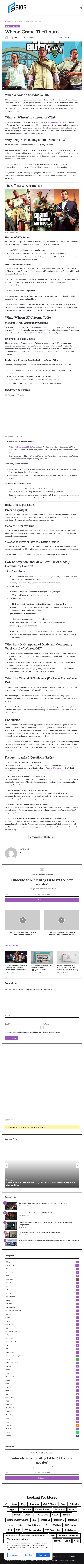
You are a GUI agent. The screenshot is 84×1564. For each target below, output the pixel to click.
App (7, 1422)
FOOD (8, 1314)
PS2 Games (10, 1397)
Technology (15, 26)
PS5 (7, 1286)
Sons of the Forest (13, 1342)
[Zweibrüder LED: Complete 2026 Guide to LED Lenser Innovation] (11, 1206)
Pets (8, 1380)
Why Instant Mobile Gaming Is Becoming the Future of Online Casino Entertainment (16, 968)
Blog (8, 1262)
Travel (8, 1373)
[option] (42, 1166)
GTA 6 (8, 1335)
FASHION (9, 1293)
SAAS (8, 1411)
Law (7, 1418)
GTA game (57, 768)
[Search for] (81, 8)
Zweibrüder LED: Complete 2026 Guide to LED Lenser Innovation (43, 1203)
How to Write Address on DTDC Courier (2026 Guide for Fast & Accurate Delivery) (67, 968)
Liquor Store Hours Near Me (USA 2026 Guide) (36, 1213)
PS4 (7, 1394)
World (14, 21)
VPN (8, 1401)
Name (7, 1016)
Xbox (8, 1349)
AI (7, 1290)
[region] (28, 1548)
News (8, 1269)
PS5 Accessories (12, 1363)
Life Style (9, 1366)
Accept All (42, 1555)
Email (7, 1024)
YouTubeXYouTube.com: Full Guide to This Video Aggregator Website (41, 968)
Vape (8, 1370)
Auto (8, 1317)
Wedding (9, 1415)
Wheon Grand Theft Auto (42, 837)
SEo (7, 1345)
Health (8, 1283)
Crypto (8, 1321)
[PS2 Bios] (17, 8)
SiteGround (72, 1556)
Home (8, 21)
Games (20, 21)
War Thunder (10, 1408)
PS (7, 1328)
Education (9, 1338)
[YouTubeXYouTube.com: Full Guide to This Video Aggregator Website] (42, 957)
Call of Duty (10, 1297)
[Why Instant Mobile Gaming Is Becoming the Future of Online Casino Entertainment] (16, 957)
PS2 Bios (9, 1272)
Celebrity (9, 1390)
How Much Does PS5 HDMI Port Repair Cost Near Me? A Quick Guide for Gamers (49, 1240)
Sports (8, 1300)
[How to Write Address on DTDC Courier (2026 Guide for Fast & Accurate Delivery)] (68, 957)
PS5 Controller (11, 1331)
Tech (8, 1359)
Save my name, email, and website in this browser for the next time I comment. (33, 1032)
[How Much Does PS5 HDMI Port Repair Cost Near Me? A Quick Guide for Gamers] (11, 1242)
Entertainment (11, 1307)
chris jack (12, 38)
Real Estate (10, 1352)
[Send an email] (16, 38)
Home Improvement (13, 1310)
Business (9, 1279)
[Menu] (3, 8)
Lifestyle (9, 1404)
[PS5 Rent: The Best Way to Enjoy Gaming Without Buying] (11, 1234)
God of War (10, 1377)
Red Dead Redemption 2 (14, 1356)
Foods (8, 1436)
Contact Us (73, 1560)
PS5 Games (10, 1276)
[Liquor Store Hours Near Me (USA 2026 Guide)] (11, 1216)
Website (46, 1024)
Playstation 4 (11, 1324)
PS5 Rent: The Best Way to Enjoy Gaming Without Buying (40, 1232)
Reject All (28, 1555)
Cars (7, 1387)
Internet (9, 1304)
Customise (14, 1555)
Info (7, 1383)
